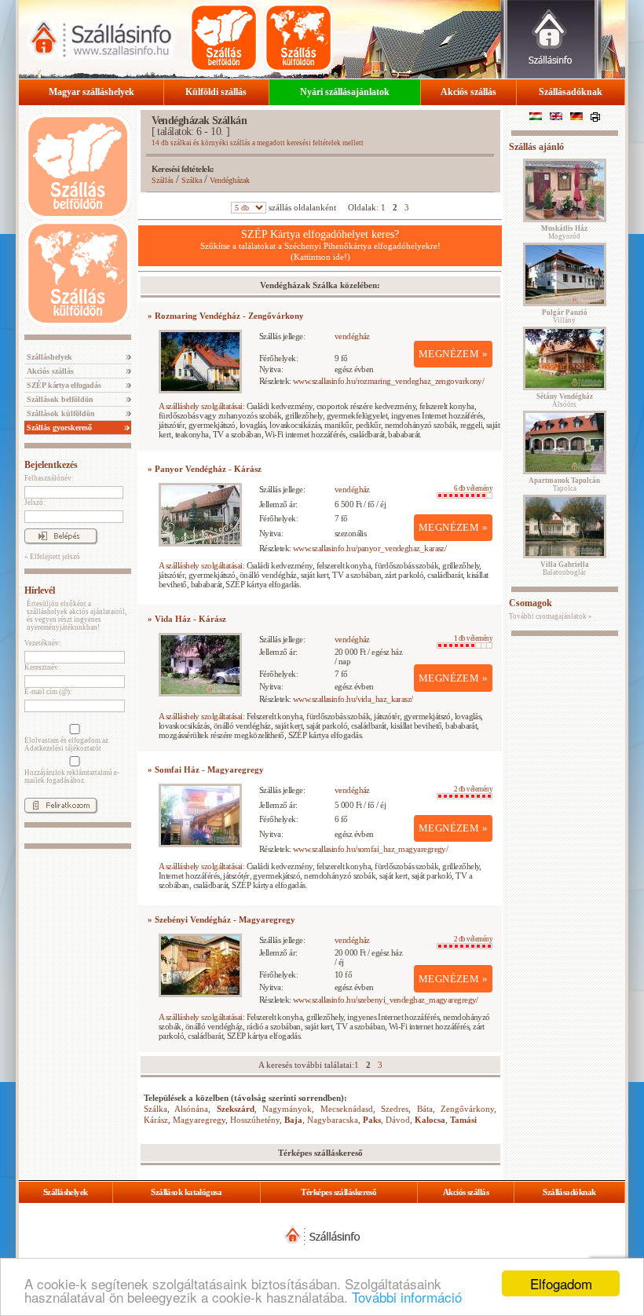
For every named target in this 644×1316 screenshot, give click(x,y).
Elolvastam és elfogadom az (66, 744)
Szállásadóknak (570, 91)
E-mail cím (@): (48, 692)
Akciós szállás (468, 91)
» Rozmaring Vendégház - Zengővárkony (226, 315)
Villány (564, 316)
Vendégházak (230, 180)
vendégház (352, 336)
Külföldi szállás (216, 91)
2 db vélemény (473, 789)
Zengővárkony (467, 1108)
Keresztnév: (42, 667)
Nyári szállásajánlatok (345, 91)
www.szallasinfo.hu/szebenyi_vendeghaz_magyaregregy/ (385, 999)
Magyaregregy (199, 1119)
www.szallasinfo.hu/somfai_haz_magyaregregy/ (370, 849)
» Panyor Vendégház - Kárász (205, 468)
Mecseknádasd (346, 1108)
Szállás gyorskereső (58, 427)
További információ (407, 1297)
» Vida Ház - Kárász (187, 618)
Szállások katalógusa (186, 1192)
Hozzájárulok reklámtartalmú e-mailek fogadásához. (71, 776)
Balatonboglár (564, 568)
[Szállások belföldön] (223, 37)
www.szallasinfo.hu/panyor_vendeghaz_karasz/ (369, 548)
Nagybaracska (332, 1119)
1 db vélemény (473, 638)
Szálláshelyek (48, 357)
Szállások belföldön (58, 399)
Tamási (463, 1119)
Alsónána (191, 1108)
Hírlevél (39, 590)
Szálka (191, 180)
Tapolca (564, 484)
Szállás (163, 180)
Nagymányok (287, 1108)
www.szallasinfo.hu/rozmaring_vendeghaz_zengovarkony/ (388, 381)
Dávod (398, 1119)
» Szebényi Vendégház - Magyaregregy (221, 919)
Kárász (156, 1119)
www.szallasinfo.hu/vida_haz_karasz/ (353, 699)
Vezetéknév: (42, 643)
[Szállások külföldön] (298, 37)
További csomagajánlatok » (550, 616)
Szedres (394, 1108)
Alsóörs (564, 400)
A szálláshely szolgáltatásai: (201, 406)
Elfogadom (561, 1283)
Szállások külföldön (59, 413)
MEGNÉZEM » (453, 354)
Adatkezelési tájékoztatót (62, 748)
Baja (293, 1119)
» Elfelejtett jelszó (52, 557)
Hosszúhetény (255, 1119)
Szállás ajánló (536, 146)
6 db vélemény (473, 488)
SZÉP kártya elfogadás (62, 385)
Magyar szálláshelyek (91, 91)
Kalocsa (430, 1119)
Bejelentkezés (51, 464)
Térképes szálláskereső (338, 1192)
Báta (425, 1108)
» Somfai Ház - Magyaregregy (206, 769)
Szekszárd (235, 1108)
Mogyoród (564, 232)
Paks (372, 1119)
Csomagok (530, 603)
